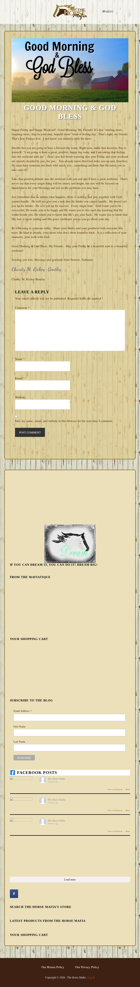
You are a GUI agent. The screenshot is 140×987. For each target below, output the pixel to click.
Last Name (19, 741)
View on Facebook (115, 789)
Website (20, 397)
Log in (91, 977)
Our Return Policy (52, 967)
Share (128, 789)
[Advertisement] (35, 496)
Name (20, 359)
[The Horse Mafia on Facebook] (14, 893)
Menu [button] (110, 11)
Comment (22, 308)
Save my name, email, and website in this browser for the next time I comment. (64, 421)
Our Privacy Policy (87, 967)
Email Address (22, 710)
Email (20, 378)
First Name (19, 726)
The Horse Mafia (70, 12)
